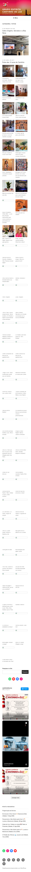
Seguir (25, 688)
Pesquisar (25, 672)
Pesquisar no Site (7, 668)
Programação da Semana (9, 810)
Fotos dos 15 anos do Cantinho (13, 62)
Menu (16, 18)
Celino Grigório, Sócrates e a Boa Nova (14, 31)
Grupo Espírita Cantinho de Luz (12, 10)
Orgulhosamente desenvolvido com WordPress (14, 868)
